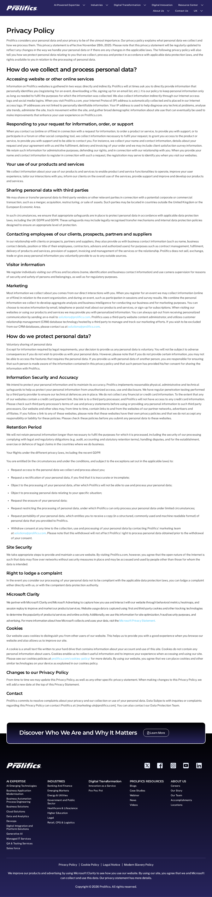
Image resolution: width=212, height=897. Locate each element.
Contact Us (181, 10)
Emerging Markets (58, 790)
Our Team (176, 795)
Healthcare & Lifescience (62, 808)
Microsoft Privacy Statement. (137, 620)
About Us (158, 10)
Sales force (13, 848)
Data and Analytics (17, 816)
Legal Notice (111, 864)
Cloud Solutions (15, 811)
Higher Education (57, 813)
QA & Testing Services (19, 843)
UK (195, 10)
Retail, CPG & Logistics (61, 822)
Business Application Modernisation (18, 792)
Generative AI (14, 833)
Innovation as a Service (102, 785)
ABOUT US (178, 781)
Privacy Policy (68, 864)
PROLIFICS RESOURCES (147, 781)
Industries (97, 5)
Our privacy (107, 878)
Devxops (11, 821)
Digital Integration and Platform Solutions (19, 827)
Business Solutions (17, 806)
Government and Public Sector (61, 802)
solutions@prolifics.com (74, 317)
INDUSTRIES (56, 781)
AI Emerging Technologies (21, 785)
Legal (50, 817)
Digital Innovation (162, 5)
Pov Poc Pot (96, 790)
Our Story (176, 790)
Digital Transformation (127, 5)
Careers (175, 785)
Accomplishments (181, 800)
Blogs (133, 785)
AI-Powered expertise (67, 5)
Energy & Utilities (57, 795)
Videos (134, 804)
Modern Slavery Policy (138, 864)
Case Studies (137, 790)
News (133, 800)
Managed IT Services (18, 838)
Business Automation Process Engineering (18, 800)
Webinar (134, 795)
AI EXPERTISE (16, 781)
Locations (176, 804)
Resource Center (188, 5)
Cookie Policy (90, 864)
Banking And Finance (59, 785)
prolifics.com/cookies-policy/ (71, 658)
